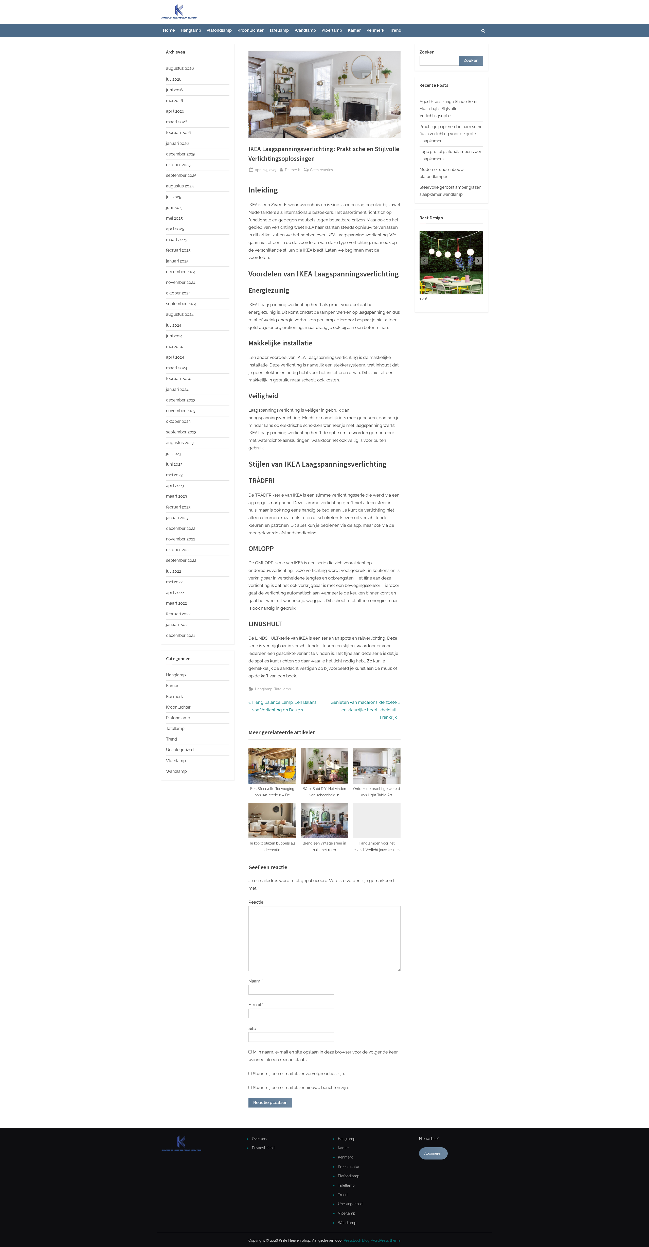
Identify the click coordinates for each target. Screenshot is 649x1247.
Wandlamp (305, 30)
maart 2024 (176, 367)
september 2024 (181, 303)
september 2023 (181, 432)
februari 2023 (178, 507)
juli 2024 (173, 325)
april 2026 (175, 111)
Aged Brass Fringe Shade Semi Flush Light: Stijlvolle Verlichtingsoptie (448, 108)
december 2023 (180, 400)
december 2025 (180, 154)
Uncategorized (180, 749)
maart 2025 (176, 239)
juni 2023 (174, 464)
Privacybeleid (263, 1148)
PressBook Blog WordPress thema (372, 1240)
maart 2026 (176, 121)
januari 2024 (177, 389)
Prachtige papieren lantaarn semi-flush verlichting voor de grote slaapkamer (451, 134)
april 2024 (175, 357)
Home (169, 30)
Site (252, 1028)
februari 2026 (178, 132)
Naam (255, 980)
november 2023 (180, 410)
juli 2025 (173, 197)
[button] (478, 261)
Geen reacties (321, 170)
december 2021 (180, 635)
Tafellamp (279, 30)
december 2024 (180, 271)
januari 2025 (177, 261)
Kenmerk (375, 30)
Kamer (354, 30)
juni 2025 (174, 207)
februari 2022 (178, 613)
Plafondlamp (219, 30)
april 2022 (175, 592)
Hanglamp (191, 30)
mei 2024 (174, 346)
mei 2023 (174, 474)
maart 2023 (176, 496)
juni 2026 (174, 89)
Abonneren (433, 1153)
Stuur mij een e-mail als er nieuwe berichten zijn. (301, 1087)
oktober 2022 (178, 549)
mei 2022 (174, 581)
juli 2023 (173, 453)
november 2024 (180, 282)
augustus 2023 (180, 442)
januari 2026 (177, 143)
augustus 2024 (180, 314)
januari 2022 (177, 624)
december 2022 (180, 528)
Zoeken (427, 52)
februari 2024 (178, 378)
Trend (395, 30)
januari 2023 (177, 517)
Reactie (257, 902)
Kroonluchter (251, 30)
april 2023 (175, 485)
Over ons (259, 1138)
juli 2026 (174, 79)
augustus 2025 (180, 186)
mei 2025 (174, 218)
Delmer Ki (293, 169)
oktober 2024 (178, 293)
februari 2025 (178, 250)
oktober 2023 (178, 421)
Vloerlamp (331, 30)
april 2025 (175, 228)
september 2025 (181, 175)
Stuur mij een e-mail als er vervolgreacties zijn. (299, 1073)
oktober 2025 (178, 164)
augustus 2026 (180, 68)
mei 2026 (174, 100)
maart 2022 (176, 603)
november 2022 (180, 539)
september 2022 (181, 560)
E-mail (255, 1004)
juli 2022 (173, 571)
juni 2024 (174, 335)
